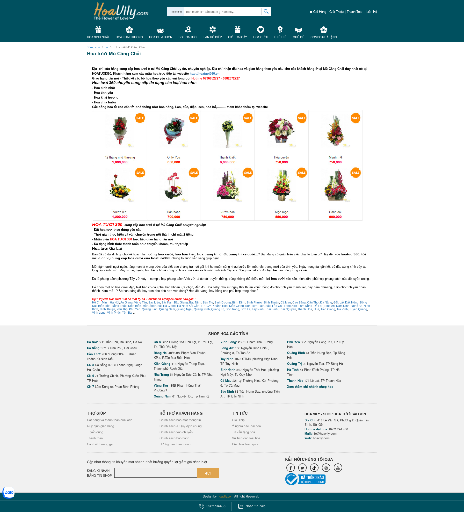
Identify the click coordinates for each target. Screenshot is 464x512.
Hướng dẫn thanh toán (175, 444)
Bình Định (238, 302)
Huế (316, 309)
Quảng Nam (167, 309)
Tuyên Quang (358, 309)
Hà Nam (182, 306)
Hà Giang (169, 306)
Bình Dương (223, 302)
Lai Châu (265, 306)
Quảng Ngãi (184, 309)
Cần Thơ (313, 302)
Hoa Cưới (260, 37)
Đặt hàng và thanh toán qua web (109, 420)
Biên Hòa (104, 306)
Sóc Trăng (232, 309)
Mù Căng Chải (152, 306)
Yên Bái (127, 312)
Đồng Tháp (119, 306)
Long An (329, 306)
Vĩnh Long (99, 312)
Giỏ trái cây (237, 37)
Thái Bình (271, 309)
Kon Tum (251, 306)
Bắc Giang (181, 302)
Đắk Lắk (339, 302)
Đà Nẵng (326, 302)
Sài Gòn (194, 306)
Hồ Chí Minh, (100, 302)
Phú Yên (134, 309)
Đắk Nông (351, 302)
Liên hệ (371, 11)
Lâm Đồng (305, 306)
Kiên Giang (236, 306)
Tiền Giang (328, 309)
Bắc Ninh (195, 302)
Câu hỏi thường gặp (100, 444)
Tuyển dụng (95, 432)
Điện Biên (134, 306)
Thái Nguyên (287, 309)
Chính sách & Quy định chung (181, 426)
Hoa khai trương (129, 37)
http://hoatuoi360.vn (204, 73)
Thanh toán (355, 11)
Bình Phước (254, 302)
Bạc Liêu (154, 302)
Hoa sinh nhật (98, 37)
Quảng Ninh (202, 309)
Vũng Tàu (140, 302)
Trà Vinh (342, 309)
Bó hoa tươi (188, 37)
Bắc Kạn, (167, 302)
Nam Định (342, 306)
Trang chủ (93, 47)
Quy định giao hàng (100, 426)
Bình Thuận (271, 302)
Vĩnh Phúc (114, 312)
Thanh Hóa (304, 309)
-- (107, 47)
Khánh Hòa (220, 306)
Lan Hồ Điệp (212, 37)
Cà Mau (286, 302)
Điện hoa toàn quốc (245, 444)
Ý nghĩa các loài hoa (246, 426)
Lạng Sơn (290, 306)
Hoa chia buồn (160, 37)
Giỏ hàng (319, 11)
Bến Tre (208, 302)
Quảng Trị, (218, 309)
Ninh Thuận (107, 309)
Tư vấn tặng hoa (243, 432)
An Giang (126, 302)
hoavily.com (321, 438)
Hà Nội (114, 302)
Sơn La (245, 309)
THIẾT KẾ (280, 37)
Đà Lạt (318, 306)
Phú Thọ (122, 309)
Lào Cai (277, 306)
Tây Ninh (258, 309)
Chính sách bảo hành (174, 438)
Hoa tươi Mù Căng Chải (130, 47)
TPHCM (206, 306)
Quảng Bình (150, 309)
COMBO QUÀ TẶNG (324, 37)
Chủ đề (298, 37)
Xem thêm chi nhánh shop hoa (310, 386)
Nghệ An (356, 306)
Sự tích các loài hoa (246, 438)
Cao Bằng (299, 302)
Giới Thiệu (336, 11)
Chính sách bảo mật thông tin (180, 420)
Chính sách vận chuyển (176, 432)
